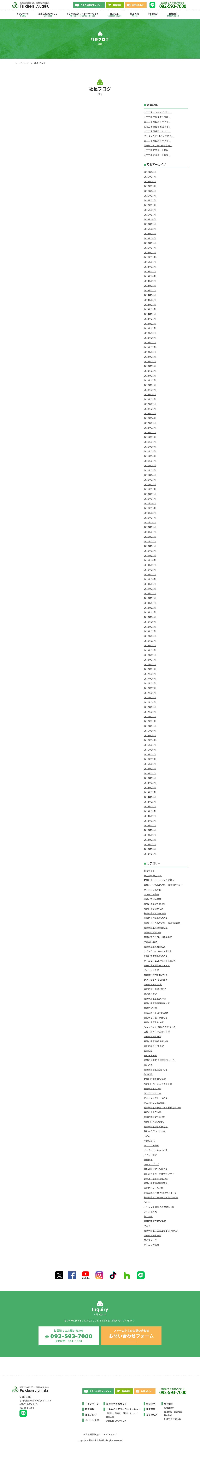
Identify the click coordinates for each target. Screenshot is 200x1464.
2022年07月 (150, 403)
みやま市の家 (150, 1055)
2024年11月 (150, 271)
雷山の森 (148, 1064)
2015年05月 (150, 768)
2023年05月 (150, 356)
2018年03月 (150, 650)
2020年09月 (150, 508)
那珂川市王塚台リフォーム (157, 965)
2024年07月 (150, 290)
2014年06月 (150, 797)
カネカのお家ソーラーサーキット (123, 1409)
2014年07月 (150, 792)
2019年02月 (150, 598)
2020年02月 (150, 541)
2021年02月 (150, 484)
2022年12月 (150, 380)
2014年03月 (150, 811)
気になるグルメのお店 (154, 1131)
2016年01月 (150, 744)
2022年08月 (150, 399)
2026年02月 (150, 200)
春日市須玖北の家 (152, 1088)
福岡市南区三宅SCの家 (155, 913)
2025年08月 (150, 228)
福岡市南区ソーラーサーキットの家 (161, 1197)
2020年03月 (150, 536)
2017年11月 (150, 669)
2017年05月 (150, 697)
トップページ (23, 14)
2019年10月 (150, 560)
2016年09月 (150, 735)
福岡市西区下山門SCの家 (156, 1012)
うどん (147, 1135)
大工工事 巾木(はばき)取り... (158, 112)
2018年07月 (150, 631)
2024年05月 (150, 299)
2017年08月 (150, 683)
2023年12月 (150, 323)
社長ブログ (149, 870)
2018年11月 (150, 612)
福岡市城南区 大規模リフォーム (159, 1060)
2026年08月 (150, 171)
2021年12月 (150, 437)
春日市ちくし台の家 (153, 1188)
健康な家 (110, 1417)
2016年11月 (150, 725)
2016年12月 (150, 721)
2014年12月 (150, 782)
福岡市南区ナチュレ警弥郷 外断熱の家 (162, 1107)
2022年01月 (150, 432)
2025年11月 (150, 214)
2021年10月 (150, 446)
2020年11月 (150, 498)
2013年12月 (150, 820)
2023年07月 (150, 347)
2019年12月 (150, 550)
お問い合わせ (138, 5)
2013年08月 (150, 839)
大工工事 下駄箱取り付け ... (157, 117)
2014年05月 (150, 801)
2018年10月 (150, 617)
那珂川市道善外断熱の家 (156, 956)
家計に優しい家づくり (116, 1420)
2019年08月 (150, 569)
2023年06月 (150, 351)
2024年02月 (150, 314)
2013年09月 (150, 834)
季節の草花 (149, 1140)
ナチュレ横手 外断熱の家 (156, 1178)
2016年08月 (150, 740)
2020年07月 (150, 517)
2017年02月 (150, 711)
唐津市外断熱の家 (152, 932)
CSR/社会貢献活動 (172, 1419)
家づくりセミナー (152, 1093)
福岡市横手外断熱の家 (154, 946)
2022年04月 (150, 418)
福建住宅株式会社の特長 (156, 974)
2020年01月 (150, 546)
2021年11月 (150, 441)
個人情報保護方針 (92, 1434)
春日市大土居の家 (152, 1112)
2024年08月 (150, 285)
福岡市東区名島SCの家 (155, 998)
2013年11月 (150, 825)
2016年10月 (150, 730)
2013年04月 (150, 853)
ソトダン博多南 (151, 894)
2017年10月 (150, 673)
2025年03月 (150, 252)
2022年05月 (150, 413)
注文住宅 (114, 14)
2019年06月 (150, 579)
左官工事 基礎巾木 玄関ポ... (157, 126)
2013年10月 (150, 830)
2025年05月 (150, 242)
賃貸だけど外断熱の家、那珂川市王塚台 (163, 885)
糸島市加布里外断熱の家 (156, 918)
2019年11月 (150, 555)
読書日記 (148, 1050)
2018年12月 (150, 607)
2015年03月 (150, 778)
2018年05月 (150, 640)
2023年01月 (150, 375)
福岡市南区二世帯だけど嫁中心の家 (161, 1230)
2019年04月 (150, 588)
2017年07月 (150, 688)
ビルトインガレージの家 (156, 1098)
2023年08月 (150, 342)
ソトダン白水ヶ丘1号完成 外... (159, 135)
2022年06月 (150, 408)
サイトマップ (110, 1434)
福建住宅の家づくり (48, 14)
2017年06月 (150, 692)
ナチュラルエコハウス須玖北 (158, 951)
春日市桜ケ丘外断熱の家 (156, 1017)
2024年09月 (150, 280)
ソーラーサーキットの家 (156, 1150)
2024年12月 (150, 266)
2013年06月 (150, 849)
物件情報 (148, 1159)
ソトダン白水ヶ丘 (152, 889)
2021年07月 (150, 460)
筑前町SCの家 (150, 1008)
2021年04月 (150, 474)
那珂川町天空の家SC (154, 1121)
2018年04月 (150, 645)
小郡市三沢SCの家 (153, 984)
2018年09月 (150, 621)
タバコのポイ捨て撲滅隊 (156, 979)
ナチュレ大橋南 (151, 1244)
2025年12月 (150, 209)
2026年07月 (150, 176)
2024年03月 (150, 309)
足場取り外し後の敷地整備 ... (158, 145)
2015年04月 (150, 773)
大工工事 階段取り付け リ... (157, 131)
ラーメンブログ (151, 1164)
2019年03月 (150, 593)
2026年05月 (150, 186)
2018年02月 (150, 654)
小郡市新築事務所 (152, 1036)
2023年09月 (150, 337)
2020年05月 (150, 527)
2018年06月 (150, 635)
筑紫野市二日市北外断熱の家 (158, 937)
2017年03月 (150, 706)
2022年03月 (150, 422)
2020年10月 (150, 503)
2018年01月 (150, 659)
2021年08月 (150, 456)
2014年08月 (150, 787)
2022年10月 (150, 389)
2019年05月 (150, 583)
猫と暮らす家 (150, 993)
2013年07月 (150, 844)
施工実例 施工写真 (153, 875)
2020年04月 (150, 531)
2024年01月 (150, 318)
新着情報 (89, 1409)
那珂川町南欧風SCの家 (155, 1079)
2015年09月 (150, 749)
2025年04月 (150, 247)
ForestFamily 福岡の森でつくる (159, 1026)
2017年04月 (150, 702)
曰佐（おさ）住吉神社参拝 (157, 1031)
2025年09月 (150, 223)
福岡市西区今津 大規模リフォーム (160, 1192)
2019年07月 (150, 574)
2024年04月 (150, 304)
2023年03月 (150, 366)
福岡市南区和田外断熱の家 (157, 1003)
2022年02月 (150, 427)
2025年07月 (150, 233)
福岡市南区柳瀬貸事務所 (156, 1183)
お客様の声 (153, 14)
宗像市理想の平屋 (152, 899)
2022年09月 (150, 394)
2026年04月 (150, 190)
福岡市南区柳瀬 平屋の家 (156, 1041)
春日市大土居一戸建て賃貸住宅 (159, 1173)
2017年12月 (150, 664)
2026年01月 (150, 205)
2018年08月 (150, 626)
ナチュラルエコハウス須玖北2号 (159, 960)
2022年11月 (150, 385)
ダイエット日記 (151, 970)
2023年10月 (150, 332)
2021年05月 (150, 470)
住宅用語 (148, 1074)
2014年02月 (150, 815)
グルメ (147, 1225)
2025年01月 (150, 261)
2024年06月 (150, 295)
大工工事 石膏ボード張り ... (157, 150)
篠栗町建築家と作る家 (154, 903)
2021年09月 (150, 451)
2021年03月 (150, 479)
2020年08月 (150, 512)
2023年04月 (150, 361)
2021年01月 (150, 489)
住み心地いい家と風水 (154, 1102)
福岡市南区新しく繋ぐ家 (156, 1126)
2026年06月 (150, 181)
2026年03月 (150, 195)
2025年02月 (150, 257)
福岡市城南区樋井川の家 (156, 1069)
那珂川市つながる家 (153, 908)
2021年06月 (150, 465)
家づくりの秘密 (151, 1145)
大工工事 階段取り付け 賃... (157, 121)
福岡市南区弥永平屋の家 (156, 927)
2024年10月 (150, 276)
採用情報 (168, 1415)
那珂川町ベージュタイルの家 (158, 1083)
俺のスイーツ (150, 1240)
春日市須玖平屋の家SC (155, 989)
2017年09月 (150, 678)
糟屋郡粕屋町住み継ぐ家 (156, 1169)
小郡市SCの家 (150, 941)
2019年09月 (150, 564)
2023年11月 (150, 328)
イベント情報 (150, 1154)
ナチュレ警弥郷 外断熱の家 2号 (159, 1206)
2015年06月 (150, 763)
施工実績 (134, 14)
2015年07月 (150, 759)
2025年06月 (150, 238)
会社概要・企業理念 (173, 1411)
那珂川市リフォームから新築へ (159, 880)
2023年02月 (150, 370)
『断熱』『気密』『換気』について (122, 1413)
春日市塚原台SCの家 (154, 1022)
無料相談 (117, 5)
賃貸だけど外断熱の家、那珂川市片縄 (162, 922)
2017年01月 (150, 716)
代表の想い (169, 1407)
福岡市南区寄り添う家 (154, 1117)
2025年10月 (150, 219)
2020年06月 (150, 522)
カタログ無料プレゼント (91, 5)
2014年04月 (150, 806)
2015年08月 (150, 754)
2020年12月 (150, 493)
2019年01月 (150, 602)
